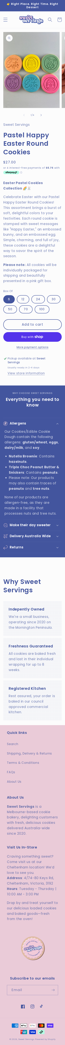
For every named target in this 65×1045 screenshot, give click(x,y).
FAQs (11, 772)
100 (42, 309)
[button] (5, 19)
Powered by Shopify (45, 1039)
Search (12, 744)
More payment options (33, 347)
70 (26, 309)
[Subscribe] (53, 990)
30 (54, 299)
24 (38, 299)
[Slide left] (24, 115)
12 (23, 299)
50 (10, 309)
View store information (26, 373)
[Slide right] (41, 115)
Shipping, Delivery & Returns (29, 753)
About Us (14, 782)
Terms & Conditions (23, 763)
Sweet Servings (26, 1039)
